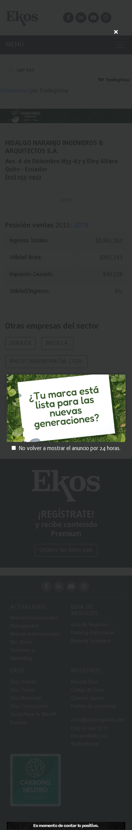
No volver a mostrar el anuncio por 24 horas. (69, 449)
